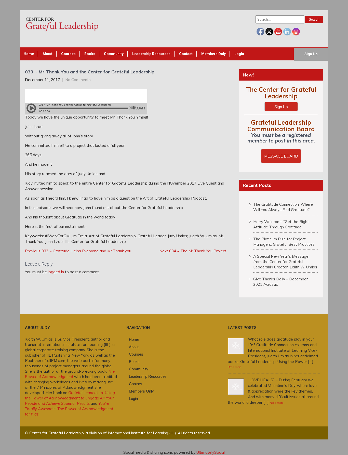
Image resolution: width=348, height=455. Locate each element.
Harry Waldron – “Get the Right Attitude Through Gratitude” (281, 224)
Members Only (213, 54)
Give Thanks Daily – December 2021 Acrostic (280, 282)
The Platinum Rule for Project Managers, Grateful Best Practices (284, 242)
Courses (68, 54)
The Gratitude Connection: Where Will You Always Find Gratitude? (283, 207)
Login (239, 54)
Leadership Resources (151, 54)
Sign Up (310, 54)
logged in (56, 271)
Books (89, 54)
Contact (186, 54)
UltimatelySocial (210, 452)
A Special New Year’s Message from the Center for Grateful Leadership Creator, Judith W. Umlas (285, 261)
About (47, 54)
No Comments (78, 79)
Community (114, 54)
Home (29, 54)
